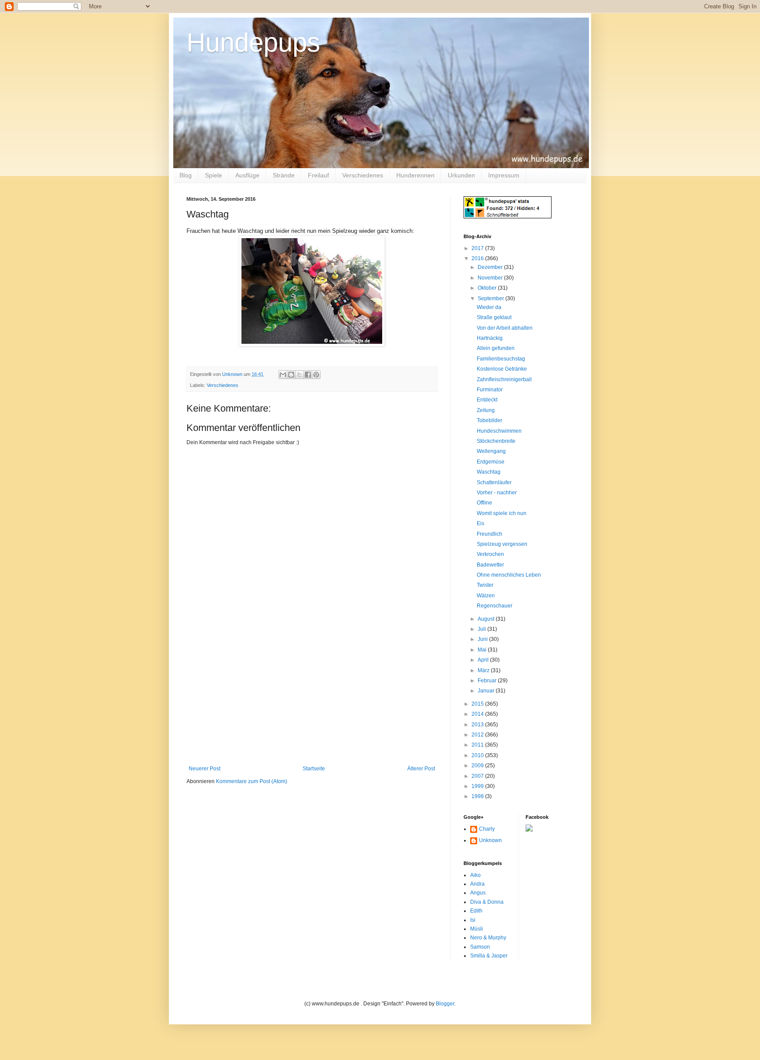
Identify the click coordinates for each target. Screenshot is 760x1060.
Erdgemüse (490, 462)
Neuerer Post (204, 769)
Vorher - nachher (497, 493)
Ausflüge (247, 175)
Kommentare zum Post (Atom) (251, 781)
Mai (483, 650)
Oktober (488, 288)
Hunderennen (415, 175)
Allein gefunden (496, 348)
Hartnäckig (490, 338)
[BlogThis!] (291, 374)
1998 (478, 796)
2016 (478, 258)
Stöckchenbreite (496, 441)
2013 (478, 724)
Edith (476, 911)
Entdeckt (487, 400)
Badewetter (490, 565)
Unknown (490, 840)
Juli (482, 629)
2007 (478, 776)
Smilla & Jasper (489, 956)
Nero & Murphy (488, 938)
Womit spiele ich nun (501, 513)
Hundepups (253, 42)
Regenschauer (494, 606)
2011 (478, 745)
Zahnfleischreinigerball (504, 379)
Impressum (503, 175)
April (484, 660)
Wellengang (491, 451)
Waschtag (489, 472)
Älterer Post (421, 769)
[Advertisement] (312, 699)
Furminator (490, 389)
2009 (478, 765)
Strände (284, 175)
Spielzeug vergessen (502, 544)
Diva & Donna (487, 902)
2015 (478, 704)
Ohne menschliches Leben (509, 575)
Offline (484, 503)
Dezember (491, 267)
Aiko (475, 875)
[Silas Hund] (529, 830)
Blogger (445, 1004)
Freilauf (318, 175)
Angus (478, 893)
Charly (487, 829)
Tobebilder (489, 420)
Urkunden (461, 175)
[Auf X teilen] (299, 374)
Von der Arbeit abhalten (505, 328)
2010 (478, 755)
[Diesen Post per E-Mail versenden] (282, 374)
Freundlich (489, 534)
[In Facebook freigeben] (307, 374)
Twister (485, 585)
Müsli (476, 929)
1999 (478, 786)
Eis (480, 523)
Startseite (314, 769)
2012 (478, 735)
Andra (477, 884)
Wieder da (489, 307)
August (487, 619)
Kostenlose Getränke (502, 369)
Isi (472, 920)
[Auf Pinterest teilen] (316, 374)
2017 (478, 248)
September (491, 298)
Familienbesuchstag (501, 359)
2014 (478, 714)
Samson (480, 947)
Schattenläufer (494, 482)
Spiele (213, 175)
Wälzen (486, 596)
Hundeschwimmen (499, 431)
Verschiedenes (362, 175)
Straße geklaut (494, 317)
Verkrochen (490, 554)
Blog (185, 175)
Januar (487, 691)
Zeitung (486, 410)
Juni (483, 639)
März (484, 670)
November (491, 278)
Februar (488, 680)
